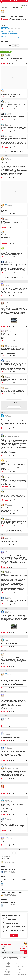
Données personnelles (21, 958)
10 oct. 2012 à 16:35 (8, 505)
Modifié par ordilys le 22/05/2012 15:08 (11, 492)
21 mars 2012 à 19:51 (8, 719)
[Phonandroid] (20, 974)
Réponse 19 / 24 (4, 797)
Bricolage (3, 950)
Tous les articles (6, 958)
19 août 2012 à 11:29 (8, 801)
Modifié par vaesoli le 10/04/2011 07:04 (11, 768)
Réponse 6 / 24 (4, 432)
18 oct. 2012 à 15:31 (8, 519)
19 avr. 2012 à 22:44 (8, 477)
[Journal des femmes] (7, 967)
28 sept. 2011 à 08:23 (8, 248)
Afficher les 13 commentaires (14, 277)
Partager (25, 19)
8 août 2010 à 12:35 (8, 538)
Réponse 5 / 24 (4, 412)
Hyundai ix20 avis (4, 36)
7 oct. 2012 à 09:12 (8, 377)
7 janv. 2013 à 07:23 (8, 819)
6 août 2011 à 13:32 (8, 219)
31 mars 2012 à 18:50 (8, 461)
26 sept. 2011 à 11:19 (8, 232)
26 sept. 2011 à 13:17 (8, 91)
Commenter (5, 63)
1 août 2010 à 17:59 (8, 612)
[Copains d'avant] (7, 972)
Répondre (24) (5, 19)
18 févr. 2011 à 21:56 (8, 205)
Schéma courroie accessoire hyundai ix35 (10, 37)
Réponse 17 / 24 (4, 764)
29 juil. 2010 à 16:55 (8, 159)
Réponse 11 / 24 (4, 650)
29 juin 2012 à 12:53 (8, 125)
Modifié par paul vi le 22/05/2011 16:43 (11, 346)
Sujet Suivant (23, 5)
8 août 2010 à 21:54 (8, 303)
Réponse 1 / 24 (4, 49)
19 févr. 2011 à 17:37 (8, 695)
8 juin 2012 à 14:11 (8, 114)
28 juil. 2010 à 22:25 (8, 285)
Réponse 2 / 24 (4, 155)
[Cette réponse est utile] (9, 63)
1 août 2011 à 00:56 (8, 598)
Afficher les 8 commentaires (15, 398)
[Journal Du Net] (7, 969)
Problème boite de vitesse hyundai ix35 (9, 33)
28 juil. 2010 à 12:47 (8, 787)
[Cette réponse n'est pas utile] (14, 63)
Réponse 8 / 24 (4, 548)
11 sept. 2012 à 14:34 (8, 838)
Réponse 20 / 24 (4, 834)
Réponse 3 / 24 (4, 281)
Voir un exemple (23, 946)
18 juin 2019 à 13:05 (12, 12)
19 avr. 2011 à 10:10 (8, 331)
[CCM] (20, 967)
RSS (10, 958)
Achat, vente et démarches (18, 2)
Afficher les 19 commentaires (14, 151)
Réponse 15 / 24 (4, 730)
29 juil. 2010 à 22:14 (8, 734)
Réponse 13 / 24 (4, 691)
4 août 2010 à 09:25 (8, 552)
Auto (2, 948)
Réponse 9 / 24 (4, 608)
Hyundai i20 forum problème (7, 31)
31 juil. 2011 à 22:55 (8, 572)
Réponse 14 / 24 (4, 715)
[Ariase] (7, 974)
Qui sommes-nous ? (5, 957)
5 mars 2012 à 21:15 (8, 361)
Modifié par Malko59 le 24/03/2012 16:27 (12, 436)
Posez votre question (15, 19)
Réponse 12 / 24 (4, 670)
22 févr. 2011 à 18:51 (8, 748)
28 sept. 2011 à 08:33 (8, 654)
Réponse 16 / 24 (4, 744)
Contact (24, 957)
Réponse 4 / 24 (4, 299)
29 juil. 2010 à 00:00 (8, 416)
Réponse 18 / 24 (4, 782)
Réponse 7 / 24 (4, 534)
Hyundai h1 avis (4, 34)
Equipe (11, 957)
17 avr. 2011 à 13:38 (8, 640)
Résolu (23, 7)
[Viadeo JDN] (20, 972)
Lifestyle (3, 946)
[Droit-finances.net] (20, 969)
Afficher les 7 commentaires (15, 530)
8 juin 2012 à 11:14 (8, 102)
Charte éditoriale (15, 957)
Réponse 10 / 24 (4, 636)
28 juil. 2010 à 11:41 (8, 55)
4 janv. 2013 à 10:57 (8, 388)
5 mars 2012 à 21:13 (8, 262)
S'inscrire (14, 935)
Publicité (20, 957)
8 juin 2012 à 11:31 (8, 674)
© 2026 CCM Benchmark (14, 961)
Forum (4, 2)
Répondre (9, 849)
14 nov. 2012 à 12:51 (8, 136)
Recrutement (14, 958)
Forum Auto (9, 2)
